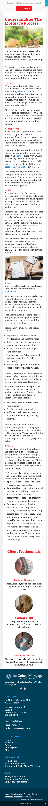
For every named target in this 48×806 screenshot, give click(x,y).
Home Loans (11, 760)
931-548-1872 (11, 715)
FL (40, 682)
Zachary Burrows (24, 580)
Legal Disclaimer (13, 721)
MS (15, 684)
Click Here (24, 9)
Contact (9, 745)
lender (22, 91)
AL (9, 684)
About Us (9, 742)
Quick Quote (11, 747)
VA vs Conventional (15, 763)
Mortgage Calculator (15, 776)
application (10, 291)
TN (36, 682)
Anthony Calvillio (24, 655)
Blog (7, 750)
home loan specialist (15, 166)
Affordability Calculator (17, 779)
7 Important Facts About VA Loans (22, 766)
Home (8, 740)
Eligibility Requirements (17, 781)
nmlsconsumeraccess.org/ (18, 728)
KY (6, 684)
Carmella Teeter (24, 617)
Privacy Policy (12, 725)
